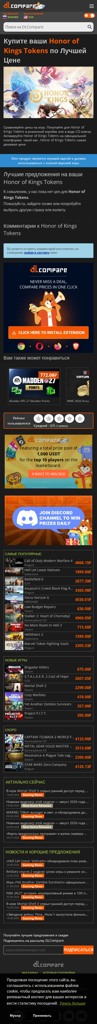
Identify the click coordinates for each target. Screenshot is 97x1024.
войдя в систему (36, 252)
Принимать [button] (42, 1015)
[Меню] (91, 6)
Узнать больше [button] (72, 1003)
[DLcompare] (48, 964)
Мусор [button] (15, 1015)
